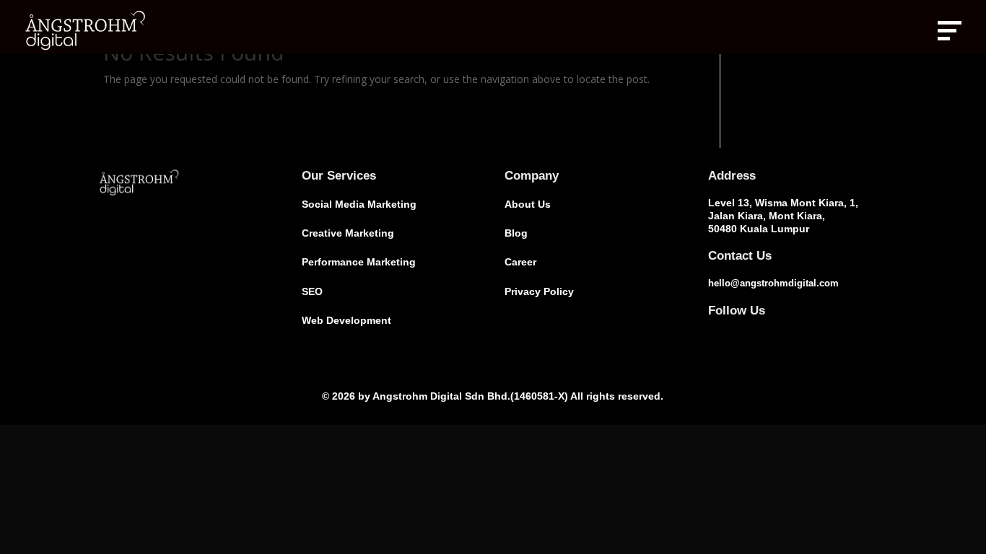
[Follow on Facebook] (713, 331)
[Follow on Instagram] (742, 331)
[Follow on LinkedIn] (771, 331)
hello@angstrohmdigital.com (773, 283)
